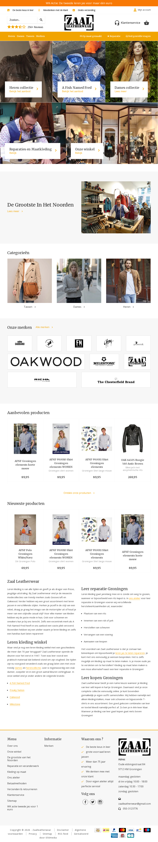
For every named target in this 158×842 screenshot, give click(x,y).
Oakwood (15, 697)
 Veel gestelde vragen (138, 36)
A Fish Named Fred (20, 683)
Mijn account (144, 9)
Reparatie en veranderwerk (23, 766)
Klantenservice (15, 795)
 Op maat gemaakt (91, 36)
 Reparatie (113, 36)
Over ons (12, 745)
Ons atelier (13, 777)
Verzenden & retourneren (22, 789)
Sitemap (12, 800)
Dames (20, 36)
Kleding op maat (16, 771)
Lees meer (13, 211)
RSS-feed (63, 833)
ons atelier (134, 598)
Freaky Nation (17, 690)
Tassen (30, 36)
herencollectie (33, 667)
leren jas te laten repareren (130, 653)
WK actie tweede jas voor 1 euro (22, 808)
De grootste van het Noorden (19, 759)
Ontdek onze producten (77, 493)
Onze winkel (14, 751)
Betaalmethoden (17, 783)
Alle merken (42, 327)
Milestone (15, 704)
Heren (11, 36)
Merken (40, 36)
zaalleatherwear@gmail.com (134, 803)
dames (18, 667)
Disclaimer (63, 829)
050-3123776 (130, 808)
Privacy (33, 833)
